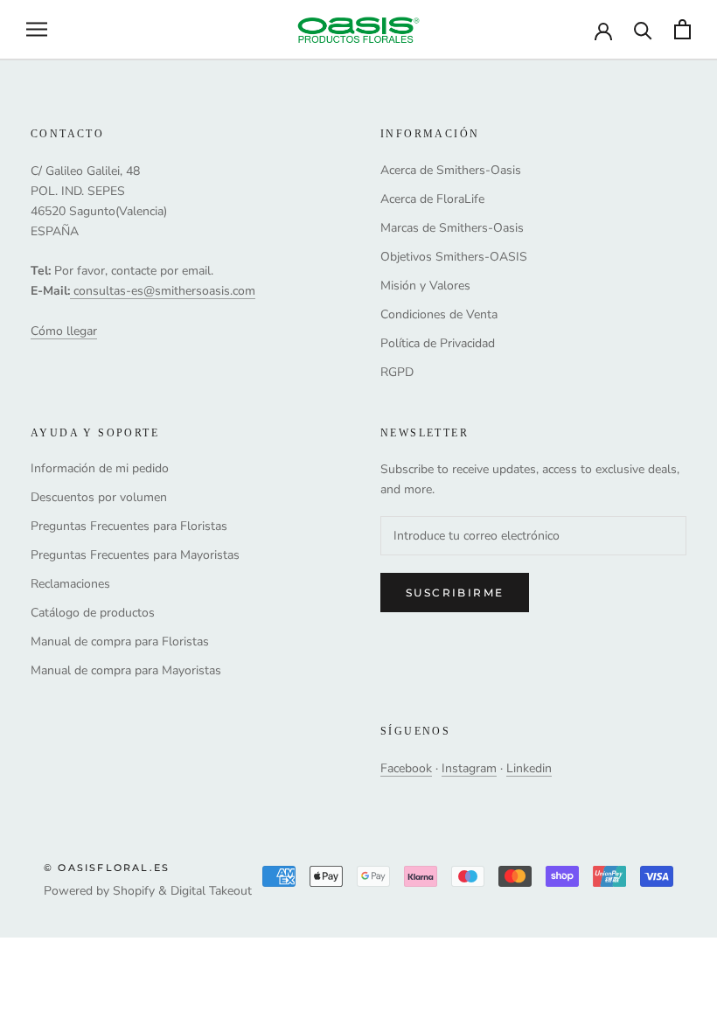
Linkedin (529, 768)
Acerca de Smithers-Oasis (450, 170)
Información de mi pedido (100, 468)
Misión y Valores (425, 285)
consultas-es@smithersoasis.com (164, 290)
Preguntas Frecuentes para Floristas (129, 526)
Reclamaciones (70, 583)
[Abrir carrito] (682, 29)
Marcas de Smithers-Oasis (452, 228)
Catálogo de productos (93, 612)
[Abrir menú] (36, 29)
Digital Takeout (211, 890)
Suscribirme (455, 592)
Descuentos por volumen (99, 497)
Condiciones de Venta (439, 314)
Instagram (469, 768)
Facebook (406, 768)
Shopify (134, 890)
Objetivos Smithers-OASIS (453, 256)
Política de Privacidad (437, 343)
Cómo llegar (64, 331)
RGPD (397, 372)
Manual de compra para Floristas (120, 641)
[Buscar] (643, 29)
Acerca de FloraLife (432, 199)
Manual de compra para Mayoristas (126, 670)
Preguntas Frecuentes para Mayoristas (135, 555)
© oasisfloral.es (107, 867)
